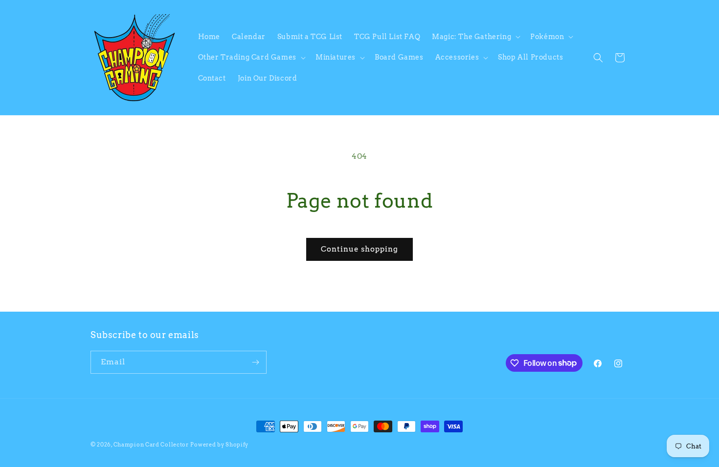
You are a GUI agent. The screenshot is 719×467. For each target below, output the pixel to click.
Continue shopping (359, 249)
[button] (475, 36)
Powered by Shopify (219, 444)
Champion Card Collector (151, 444)
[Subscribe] (255, 362)
